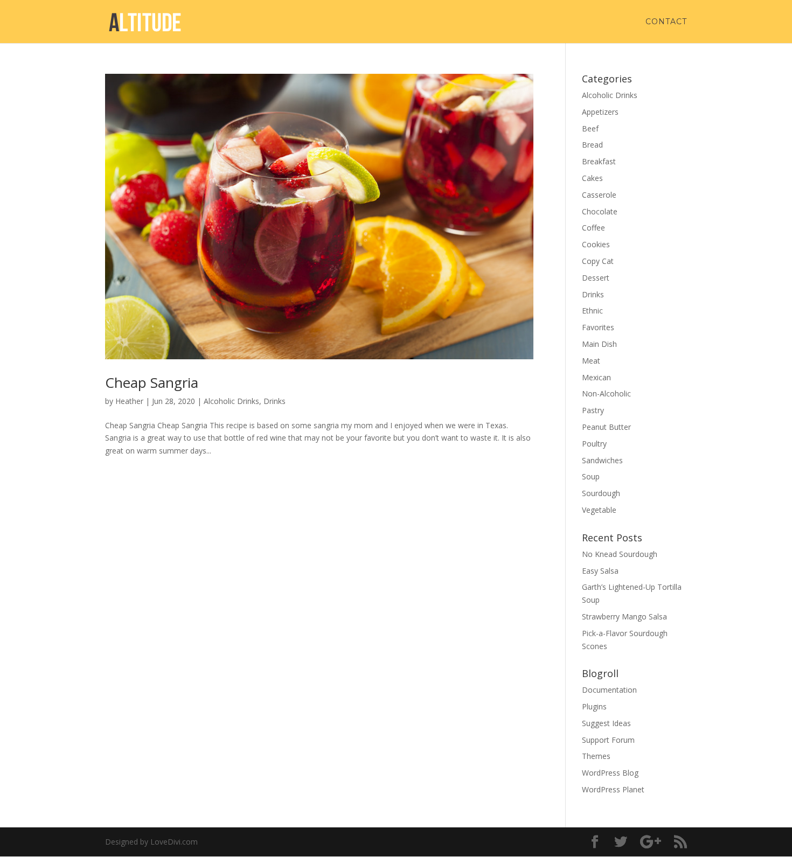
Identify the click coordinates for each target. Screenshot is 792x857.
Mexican (596, 377)
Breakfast (599, 161)
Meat (591, 361)
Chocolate (599, 211)
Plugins (594, 706)
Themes (596, 756)
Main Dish (599, 344)
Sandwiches (602, 460)
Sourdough (601, 493)
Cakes (592, 178)
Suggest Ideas (606, 723)
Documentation (609, 690)
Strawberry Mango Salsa (624, 616)
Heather (129, 401)
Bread (592, 145)
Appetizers (600, 112)
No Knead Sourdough (619, 554)
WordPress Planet (613, 789)
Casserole (599, 195)
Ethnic (592, 310)
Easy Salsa (600, 571)
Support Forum (608, 740)
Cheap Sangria (151, 382)
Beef (590, 128)
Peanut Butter (606, 427)
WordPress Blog (610, 773)
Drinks (274, 401)
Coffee (593, 227)
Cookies (596, 244)
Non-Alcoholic (606, 393)
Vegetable (599, 510)
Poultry (594, 443)
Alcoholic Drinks (231, 401)
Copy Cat (598, 261)
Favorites (598, 327)
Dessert (595, 278)
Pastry (593, 410)
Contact (666, 22)
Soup (591, 476)
